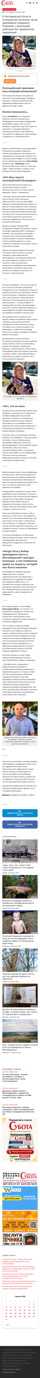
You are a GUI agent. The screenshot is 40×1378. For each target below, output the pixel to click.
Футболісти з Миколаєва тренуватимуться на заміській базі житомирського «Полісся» (19, 1282)
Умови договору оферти (11, 1369)
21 (24, 1313)
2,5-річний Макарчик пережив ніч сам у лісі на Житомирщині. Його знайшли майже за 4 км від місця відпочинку (18, 940)
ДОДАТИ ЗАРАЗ (10, 81)
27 (20, 1316)
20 (20, 1313)
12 (15, 1310)
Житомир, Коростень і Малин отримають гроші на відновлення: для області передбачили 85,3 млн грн (18, 1110)
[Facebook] (33, 2)
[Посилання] (7, 2)
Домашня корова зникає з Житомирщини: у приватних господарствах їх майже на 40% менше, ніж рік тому (16, 1094)
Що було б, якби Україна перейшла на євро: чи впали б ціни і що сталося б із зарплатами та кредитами (19, 1012)
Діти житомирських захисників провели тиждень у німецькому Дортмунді (17, 1287)
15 (29, 1310)
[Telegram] (36, 2)
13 (20, 1310)
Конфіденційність (8, 1372)
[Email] (26, 2)
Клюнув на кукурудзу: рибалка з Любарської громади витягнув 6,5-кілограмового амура (18, 903)
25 (11, 1316)
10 (6, 1310)
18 (11, 1313)
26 (15, 1316)
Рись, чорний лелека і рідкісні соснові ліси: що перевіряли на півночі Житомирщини (20, 1047)
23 (34, 1313)
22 (29, 1313)
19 (15, 1313)
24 (6, 1316)
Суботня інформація (10, 1072)
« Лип (7, 1325)
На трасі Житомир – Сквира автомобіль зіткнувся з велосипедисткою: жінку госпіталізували (15, 1077)
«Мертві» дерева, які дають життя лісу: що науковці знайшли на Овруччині (18, 976)
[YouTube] (30, 2)
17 (6, 1313)
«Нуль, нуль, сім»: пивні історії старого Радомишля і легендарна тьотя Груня (18, 867)
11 (11, 1310)
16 (34, 1310)
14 (24, 1310)
